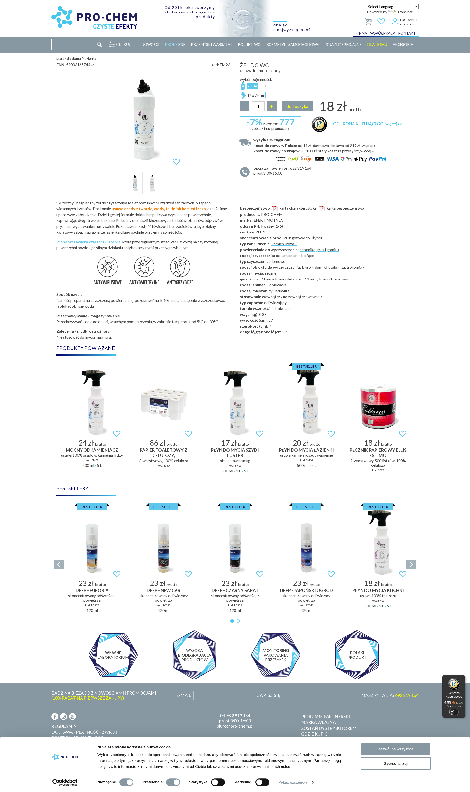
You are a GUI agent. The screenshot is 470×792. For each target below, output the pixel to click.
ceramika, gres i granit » (319, 249)
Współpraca (382, 33)
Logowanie (409, 20)
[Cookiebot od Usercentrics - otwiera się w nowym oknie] (65, 782)
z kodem (270, 124)
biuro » (307, 267)
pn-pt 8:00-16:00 (282, 170)
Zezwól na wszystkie (395, 749)
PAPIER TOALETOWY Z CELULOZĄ (163, 452)
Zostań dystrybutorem (329, 728)
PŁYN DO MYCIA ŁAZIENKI (306, 450)
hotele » (332, 267)
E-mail (183, 695)
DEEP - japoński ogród (306, 590)
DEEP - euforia (92, 590)
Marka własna (318, 722)
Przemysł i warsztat (211, 44)
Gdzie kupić (314, 734)
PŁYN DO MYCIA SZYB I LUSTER (235, 452)
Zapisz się (269, 695)
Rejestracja (409, 24)
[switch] (173, 782)
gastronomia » (353, 267)
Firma (361, 33)
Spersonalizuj (396, 763)
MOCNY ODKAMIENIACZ (92, 450)
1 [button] (232, 621)
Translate (405, 11)
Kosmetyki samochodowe (292, 44)
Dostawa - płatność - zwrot (84, 732)
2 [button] (238, 621)
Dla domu (377, 44)
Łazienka (89, 58)
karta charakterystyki (297, 208)
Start (60, 58)
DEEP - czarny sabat (235, 590)
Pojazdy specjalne (343, 44)
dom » (320, 267)
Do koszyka (297, 106)
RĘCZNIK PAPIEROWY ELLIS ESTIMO (378, 452)
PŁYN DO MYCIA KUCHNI (378, 590)
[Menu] (462, 678)
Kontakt (407, 33)
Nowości (150, 44)
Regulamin (64, 726)
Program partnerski (325, 716)
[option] (143, 119)
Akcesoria (403, 44)
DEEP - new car (163, 590)
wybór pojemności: (256, 79)
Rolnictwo (249, 44)
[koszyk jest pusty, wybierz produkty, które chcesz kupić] (369, 21)
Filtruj (123, 44)
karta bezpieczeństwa (345, 208)
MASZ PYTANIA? (390, 695)
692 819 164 (238, 715)
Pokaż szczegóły (292, 782)
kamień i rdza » (284, 243)
